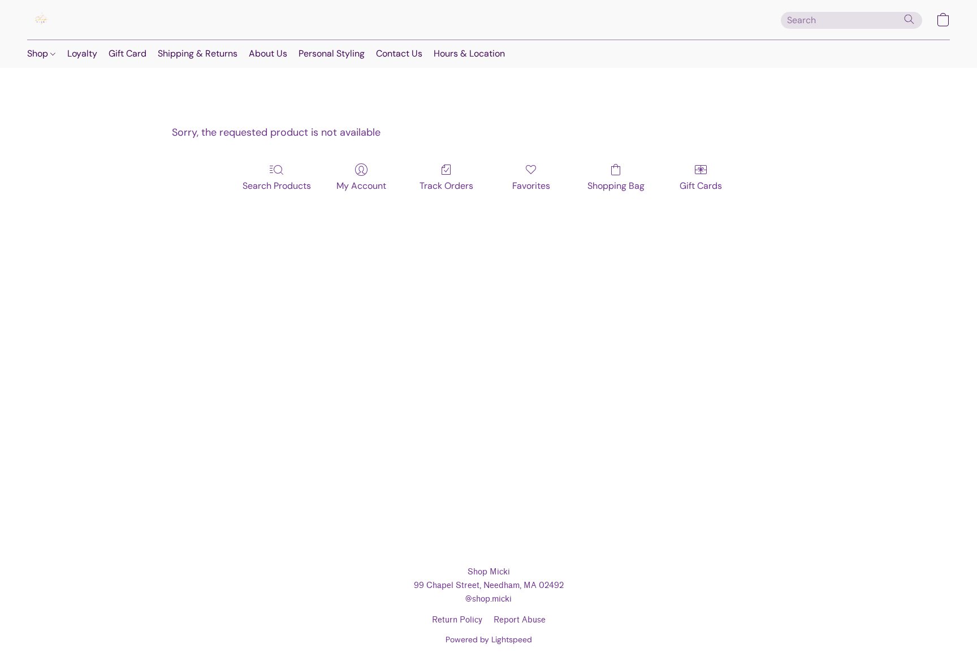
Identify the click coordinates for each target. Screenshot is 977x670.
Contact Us (399, 53)
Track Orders (446, 186)
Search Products (277, 186)
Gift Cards (701, 186)
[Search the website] (909, 19)
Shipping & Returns (197, 53)
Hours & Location (469, 53)
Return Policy (457, 620)
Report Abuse (520, 620)
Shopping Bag (616, 186)
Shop (38, 53)
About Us (268, 53)
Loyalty (82, 53)
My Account (361, 186)
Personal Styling (332, 53)
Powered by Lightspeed (489, 639)
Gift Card (127, 53)
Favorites (531, 186)
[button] (41, 20)
